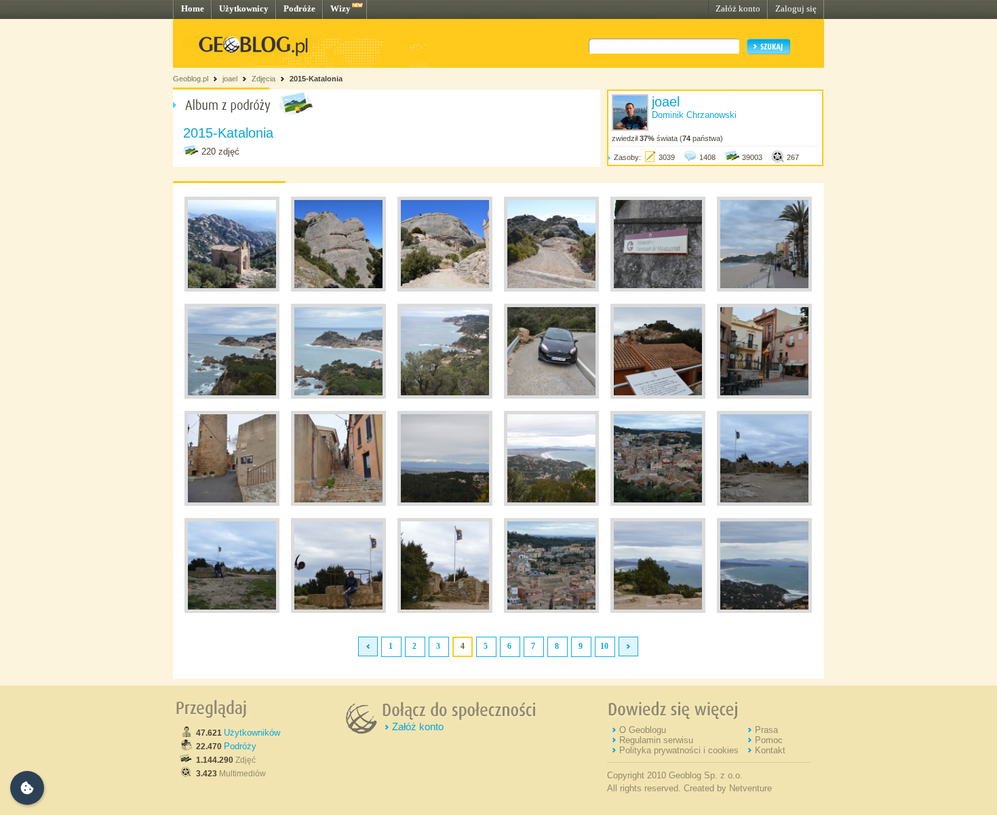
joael (229, 79)
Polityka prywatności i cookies (679, 750)
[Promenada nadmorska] (764, 289)
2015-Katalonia (316, 79)
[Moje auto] (551, 396)
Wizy (340, 8)
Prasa (766, 730)
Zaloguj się (796, 8)
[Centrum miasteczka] (764, 396)
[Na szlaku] (231, 289)
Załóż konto (738, 8)
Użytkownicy (244, 8)
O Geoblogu (642, 730)
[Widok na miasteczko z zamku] (657, 503)
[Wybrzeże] (657, 610)
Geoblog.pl (190, 79)
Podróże (299, 8)
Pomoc (769, 740)
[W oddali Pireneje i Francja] (444, 503)
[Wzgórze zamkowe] (764, 503)
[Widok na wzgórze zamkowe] (657, 396)
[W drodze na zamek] (231, 503)
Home (192, 8)
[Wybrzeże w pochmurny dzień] (444, 396)
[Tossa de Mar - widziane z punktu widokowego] (231, 396)
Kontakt (770, 750)
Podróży (240, 746)
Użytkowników (252, 733)
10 (604, 646)
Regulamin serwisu (656, 740)
